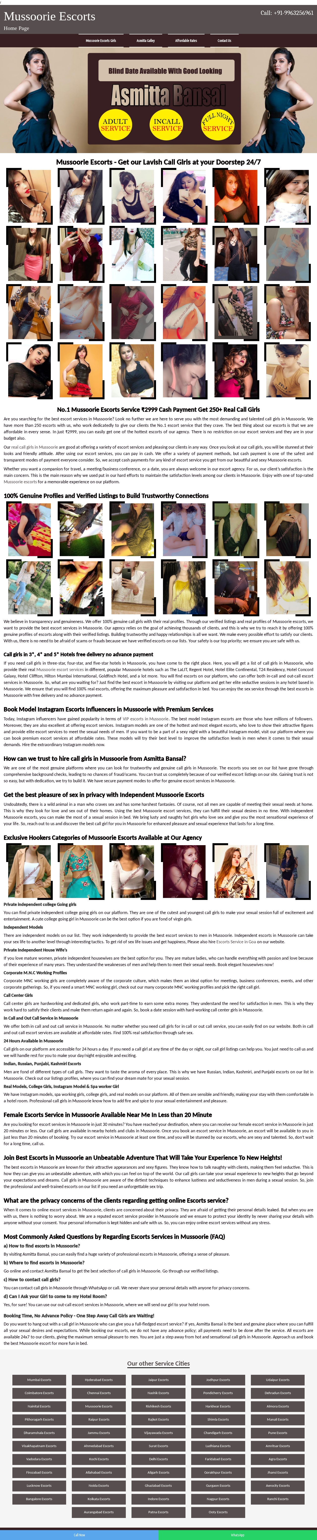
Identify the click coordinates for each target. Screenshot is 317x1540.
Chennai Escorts (99, 1393)
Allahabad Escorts (99, 1473)
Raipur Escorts (98, 1420)
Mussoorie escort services (60, 670)
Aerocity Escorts (278, 1486)
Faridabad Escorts (218, 1459)
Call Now (79, 1535)
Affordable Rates (186, 41)
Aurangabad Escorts (99, 1512)
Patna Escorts (158, 1512)
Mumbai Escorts (39, 1380)
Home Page (16, 28)
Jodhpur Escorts (218, 1380)
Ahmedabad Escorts (99, 1446)
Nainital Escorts (39, 1406)
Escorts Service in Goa (236, 942)
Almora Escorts (278, 1406)
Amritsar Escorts (278, 1446)
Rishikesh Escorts (158, 1406)
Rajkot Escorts (158, 1420)
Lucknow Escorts (39, 1486)
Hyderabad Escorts (99, 1380)
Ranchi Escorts (278, 1499)
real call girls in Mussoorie (34, 447)
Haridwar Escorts (218, 1406)
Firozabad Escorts (39, 1473)
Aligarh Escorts (158, 1473)
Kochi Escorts (99, 1459)
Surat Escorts (158, 1446)
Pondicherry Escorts (218, 1393)
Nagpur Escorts (218, 1499)
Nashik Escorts (158, 1393)
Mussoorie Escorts (49, 16)
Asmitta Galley (146, 41)
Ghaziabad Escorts (158, 1486)
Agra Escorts (278, 1459)
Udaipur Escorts (278, 1380)
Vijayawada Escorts (158, 1433)
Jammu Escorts (99, 1433)
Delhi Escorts (158, 1459)
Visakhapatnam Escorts (39, 1446)
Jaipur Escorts (158, 1380)
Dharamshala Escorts (39, 1433)
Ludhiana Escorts (218, 1446)
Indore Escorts (158, 1499)
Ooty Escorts (218, 1512)
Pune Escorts (277, 1433)
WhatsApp (237, 1535)
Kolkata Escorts (99, 1499)
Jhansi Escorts (277, 1473)
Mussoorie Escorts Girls (101, 41)
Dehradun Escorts (278, 1393)
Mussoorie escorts (20, 482)
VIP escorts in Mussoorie (146, 719)
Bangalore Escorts (39, 1499)
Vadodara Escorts (39, 1459)
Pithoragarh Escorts (39, 1420)
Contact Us (224, 41)
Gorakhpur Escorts (218, 1473)
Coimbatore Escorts (39, 1393)
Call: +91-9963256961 (287, 13)
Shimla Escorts (218, 1420)
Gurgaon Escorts (218, 1486)
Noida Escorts (99, 1486)
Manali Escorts (278, 1420)
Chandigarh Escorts (218, 1433)
